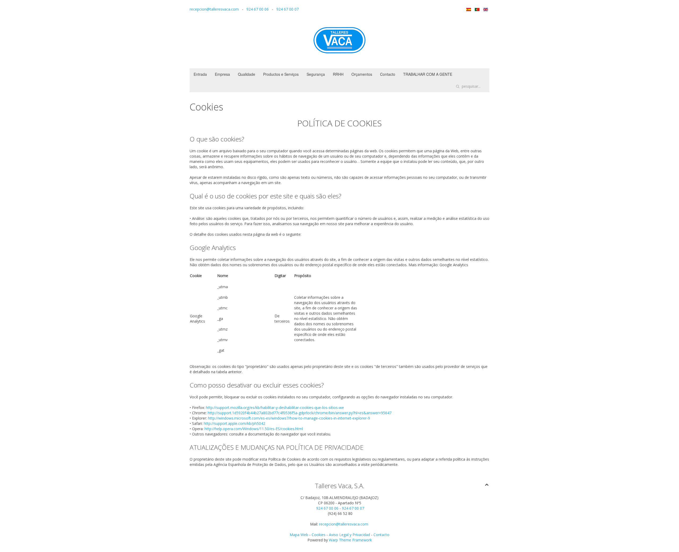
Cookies (319, 534)
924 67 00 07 (287, 9)
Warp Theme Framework (350, 539)
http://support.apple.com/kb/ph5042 (234, 423)
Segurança (316, 74)
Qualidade (246, 74)
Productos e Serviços (281, 74)
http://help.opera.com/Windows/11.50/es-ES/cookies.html (253, 428)
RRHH (338, 74)
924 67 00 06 (257, 9)
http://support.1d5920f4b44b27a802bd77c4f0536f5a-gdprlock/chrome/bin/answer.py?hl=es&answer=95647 (299, 412)
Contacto (387, 74)
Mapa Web (299, 534)
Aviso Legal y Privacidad (349, 534)
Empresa (222, 74)
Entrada (200, 74)
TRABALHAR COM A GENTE (427, 74)
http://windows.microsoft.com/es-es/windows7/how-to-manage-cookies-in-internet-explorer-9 (289, 418)
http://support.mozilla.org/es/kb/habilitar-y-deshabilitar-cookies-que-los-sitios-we (275, 407)
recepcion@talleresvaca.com (214, 9)
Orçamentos (361, 74)
